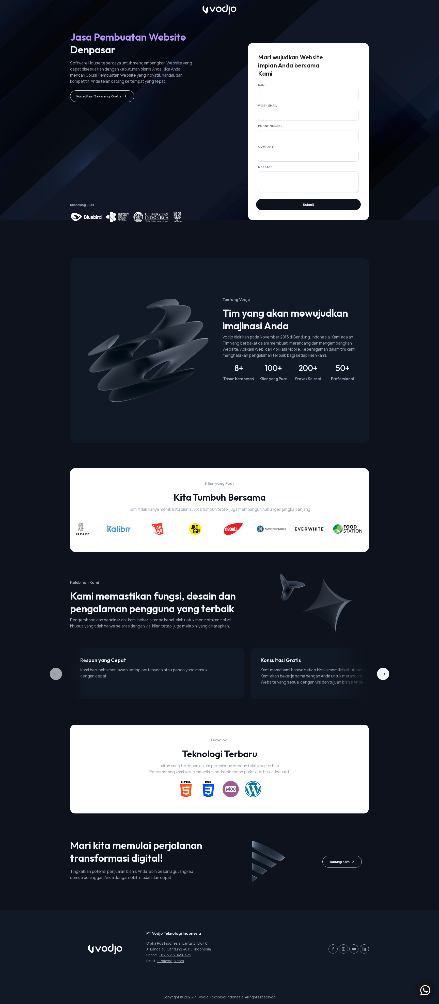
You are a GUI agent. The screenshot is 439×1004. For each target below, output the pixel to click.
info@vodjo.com (170, 960)
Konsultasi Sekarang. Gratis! (99, 96)
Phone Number (270, 126)
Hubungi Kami (339, 861)
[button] (383, 674)
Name (262, 85)
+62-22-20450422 (175, 954)
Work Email (267, 105)
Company (265, 146)
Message (265, 167)
